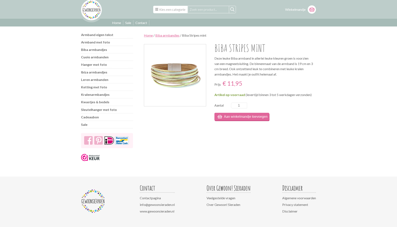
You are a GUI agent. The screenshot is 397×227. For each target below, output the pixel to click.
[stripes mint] (175, 75)
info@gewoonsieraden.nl (157, 205)
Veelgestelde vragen (221, 198)
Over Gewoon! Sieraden (223, 205)
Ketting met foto (94, 87)
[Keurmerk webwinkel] (90, 162)
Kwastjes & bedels (95, 102)
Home (116, 23)
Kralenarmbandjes (95, 94)
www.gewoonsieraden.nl (157, 211)
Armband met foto (95, 42)
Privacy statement (295, 205)
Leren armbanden (94, 80)
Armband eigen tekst (97, 35)
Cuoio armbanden (95, 57)
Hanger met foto (94, 64)
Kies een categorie (172, 9)
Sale (128, 23)
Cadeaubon (90, 117)
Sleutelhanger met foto (99, 110)
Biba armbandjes (94, 50)
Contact (141, 23)
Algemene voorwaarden (299, 198)
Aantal (219, 105)
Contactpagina (150, 198)
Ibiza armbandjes (94, 72)
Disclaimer (290, 211)
